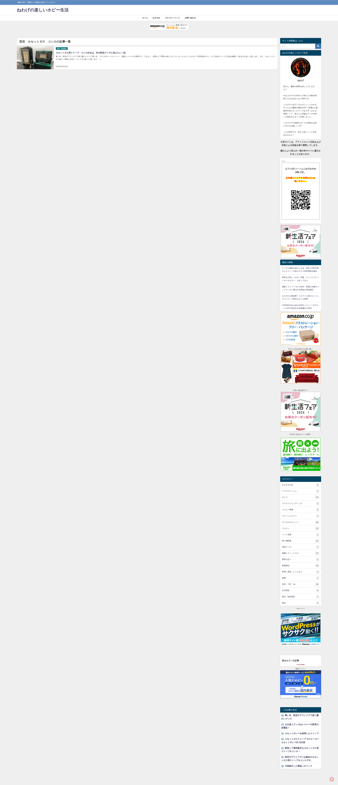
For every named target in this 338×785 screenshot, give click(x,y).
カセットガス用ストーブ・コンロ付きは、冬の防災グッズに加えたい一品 (91, 53)
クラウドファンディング (300, 503)
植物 (300, 578)
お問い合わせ (190, 18)
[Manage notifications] (332, 779)
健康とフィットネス (300, 553)
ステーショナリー (300, 516)
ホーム (145, 18)
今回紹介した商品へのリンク (297, 766)
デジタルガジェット (300, 522)
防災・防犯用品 (61, 48)
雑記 (300, 603)
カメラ (300, 497)
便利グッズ (300, 547)
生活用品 (300, 590)
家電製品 (300, 566)
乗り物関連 (300, 541)
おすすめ (156, 18)
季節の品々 (300, 559)
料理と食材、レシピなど (300, 572)
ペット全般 (300, 535)
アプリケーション (300, 491)
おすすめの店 (300, 485)
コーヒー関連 (300, 510)
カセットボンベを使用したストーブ (300, 733)
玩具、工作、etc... (300, 584)
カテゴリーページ (172, 18)
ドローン (300, 528)
